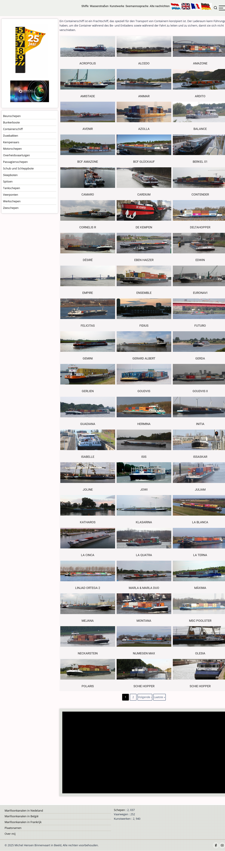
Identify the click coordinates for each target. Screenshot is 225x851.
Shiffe (85, 6)
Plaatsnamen (13, 828)
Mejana (88, 620)
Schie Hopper (143, 686)
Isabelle (87, 457)
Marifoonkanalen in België (21, 816)
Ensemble (144, 293)
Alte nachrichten (160, 6)
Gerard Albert (143, 358)
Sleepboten (10, 175)
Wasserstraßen (99, 6)
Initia (200, 424)
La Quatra (144, 555)
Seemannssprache (137, 6)
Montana (144, 620)
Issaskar (200, 457)
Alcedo (144, 63)
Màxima (200, 588)
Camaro (87, 194)
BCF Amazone (87, 161)
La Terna (200, 555)
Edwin (200, 260)
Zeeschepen (11, 208)
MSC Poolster (200, 620)
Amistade (87, 96)
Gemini (88, 358)
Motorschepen (12, 148)
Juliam (200, 489)
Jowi (144, 489)
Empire (87, 293)
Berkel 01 (200, 161)
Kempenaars (11, 142)
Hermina (143, 424)
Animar (144, 96)
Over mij (10, 834)
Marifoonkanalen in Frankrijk (23, 822)
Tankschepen (11, 188)
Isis (143, 457)
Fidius (143, 325)
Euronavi (200, 293)
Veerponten (10, 194)
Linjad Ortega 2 (87, 588)
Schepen (119, 810)
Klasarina (144, 522)
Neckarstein (88, 653)
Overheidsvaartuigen (16, 155)
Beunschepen (12, 116)
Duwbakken (10, 135)
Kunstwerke (117, 6)
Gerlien (88, 391)
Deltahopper (200, 227)
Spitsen (8, 181)
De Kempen (144, 227)
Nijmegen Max (144, 653)
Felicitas (88, 325)
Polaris (88, 686)
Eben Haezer (144, 260)
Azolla (144, 129)
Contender (200, 194)
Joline (88, 489)
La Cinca (87, 555)
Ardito (200, 96)
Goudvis (143, 391)
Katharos (88, 522)
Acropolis (87, 63)
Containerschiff (13, 129)
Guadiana (87, 424)
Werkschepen (12, 201)
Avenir (87, 129)
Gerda (200, 358)
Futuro (200, 325)
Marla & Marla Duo (144, 588)
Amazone (200, 63)
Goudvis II (200, 391)
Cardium (143, 194)
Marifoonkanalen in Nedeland (24, 810)
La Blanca (200, 522)
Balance (200, 129)
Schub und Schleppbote (18, 168)
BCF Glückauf (144, 161)
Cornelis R (87, 227)
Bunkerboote (11, 122)
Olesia (200, 653)
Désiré (88, 260)
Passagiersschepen (15, 162)
